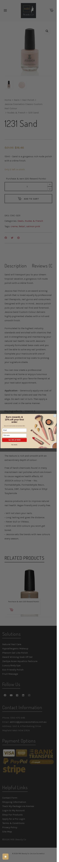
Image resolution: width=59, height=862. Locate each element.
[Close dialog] (54, 415)
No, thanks (14, 444)
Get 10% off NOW (14, 440)
